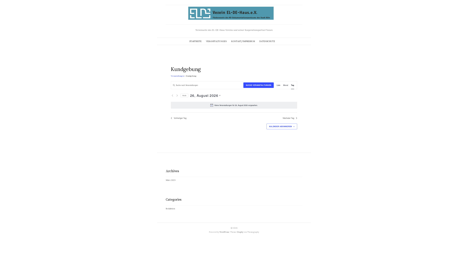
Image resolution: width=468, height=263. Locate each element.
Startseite (195, 41)
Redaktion (170, 208)
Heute (184, 95)
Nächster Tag (288, 118)
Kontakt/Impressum (243, 41)
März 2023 (171, 180)
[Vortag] (172, 95)
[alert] (234, 105)
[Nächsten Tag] (177, 95)
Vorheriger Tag (180, 118)
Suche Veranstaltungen (258, 85)
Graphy (240, 232)
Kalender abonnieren (280, 126)
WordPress (224, 232)
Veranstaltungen (216, 41)
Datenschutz (267, 41)
